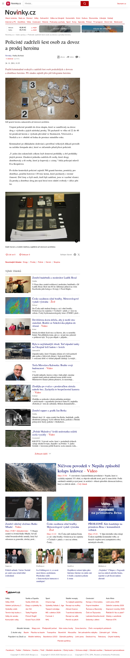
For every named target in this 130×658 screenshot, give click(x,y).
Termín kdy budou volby (15, 613)
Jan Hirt (29, 609)
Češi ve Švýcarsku (93, 613)
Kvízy (74, 22)
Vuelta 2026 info (32, 602)
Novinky (8, 55)
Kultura (84, 18)
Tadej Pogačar (31, 613)
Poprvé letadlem (92, 605)
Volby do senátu (11, 616)
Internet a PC (10, 22)
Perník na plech (72, 620)
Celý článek (82, 484)
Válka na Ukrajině (57, 18)
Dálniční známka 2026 (115, 605)
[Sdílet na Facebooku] (75, 254)
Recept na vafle (72, 616)
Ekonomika (93, 18)
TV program (98, 22)
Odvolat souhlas (96, 650)
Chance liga (50, 602)
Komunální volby (12, 620)
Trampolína (51, 632)
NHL (47, 620)
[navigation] (3, 4)
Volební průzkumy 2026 (14, 605)
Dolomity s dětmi (92, 620)
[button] (42, 99)
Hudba (34, 281)
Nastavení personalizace (114, 650)
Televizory (102, 637)
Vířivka (114, 632)
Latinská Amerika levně (95, 616)
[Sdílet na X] (78, 254)
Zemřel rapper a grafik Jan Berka (49, 410)
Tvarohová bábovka (74, 613)
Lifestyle (102, 18)
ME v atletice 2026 (53, 613)
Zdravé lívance (72, 609)
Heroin (48, 262)
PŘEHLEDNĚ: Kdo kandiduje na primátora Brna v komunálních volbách (105, 527)
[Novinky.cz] (20, 13)
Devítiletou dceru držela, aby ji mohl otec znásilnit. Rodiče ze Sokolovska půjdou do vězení (54, 323)
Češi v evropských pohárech (99, 628)
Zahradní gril (104, 632)
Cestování (36, 22)
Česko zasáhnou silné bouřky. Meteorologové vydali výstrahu (55, 300)
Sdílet (72, 57)
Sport (68, 22)
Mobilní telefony (34, 637)
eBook (62, 57)
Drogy (25, 262)
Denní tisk (108, 22)
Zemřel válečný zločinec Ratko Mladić (21, 525)
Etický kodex (68, 650)
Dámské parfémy (66, 637)
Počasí (89, 22)
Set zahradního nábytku (87, 632)
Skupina (57, 262)
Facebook (10, 650)
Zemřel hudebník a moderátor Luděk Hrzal (54, 277)
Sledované (118, 22)
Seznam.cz (121, 4)
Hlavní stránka (11, 18)
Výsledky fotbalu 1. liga (55, 605)
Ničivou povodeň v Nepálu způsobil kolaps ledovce (89, 468)
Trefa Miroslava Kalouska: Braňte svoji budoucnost (52, 366)
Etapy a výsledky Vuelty (35, 605)
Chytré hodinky (114, 637)
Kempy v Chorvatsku (94, 602)
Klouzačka (72, 632)
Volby (36, 18)
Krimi (78, 18)
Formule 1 (50, 616)
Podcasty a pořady (57, 22)
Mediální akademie (53, 650)
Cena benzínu (80, 628)
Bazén (26, 632)
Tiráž (42, 650)
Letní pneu (79, 637)
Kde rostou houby (66, 628)
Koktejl (110, 18)
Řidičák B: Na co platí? (115, 613)
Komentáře (70, 18)
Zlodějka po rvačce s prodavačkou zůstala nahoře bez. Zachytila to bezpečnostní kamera (55, 388)
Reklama (26, 650)
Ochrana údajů (81, 650)
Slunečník (62, 632)
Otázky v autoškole (113, 616)
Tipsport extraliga (52, 609)
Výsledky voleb (11, 609)
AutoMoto (21, 22)
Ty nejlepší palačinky (74, 602)
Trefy (34, 372)
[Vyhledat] (85, 3)
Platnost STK (111, 620)
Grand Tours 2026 (33, 620)
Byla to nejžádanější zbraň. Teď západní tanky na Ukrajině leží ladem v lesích (55, 345)
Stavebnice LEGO (50, 637)
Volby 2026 (9, 602)
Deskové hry (91, 637)
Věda (29, 22)
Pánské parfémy (64, 641)
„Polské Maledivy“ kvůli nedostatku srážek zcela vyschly (54, 433)
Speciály (81, 22)
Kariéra (35, 650)
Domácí (29, 18)
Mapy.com (36, 628)
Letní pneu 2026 (112, 602)
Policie (40, 262)
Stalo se (21, 18)
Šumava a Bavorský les (95, 609)
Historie (45, 22)
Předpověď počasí (49, 628)
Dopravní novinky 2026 (115, 609)
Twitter (18, 650)
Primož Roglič (31, 616)
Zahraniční (44, 18)
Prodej (32, 262)
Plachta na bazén (38, 632)
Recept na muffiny (73, 605)
